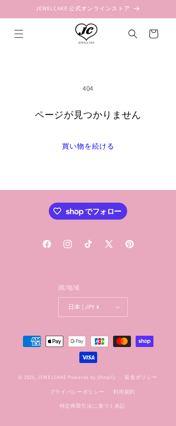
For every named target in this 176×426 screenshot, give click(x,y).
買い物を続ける (88, 146)
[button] (18, 34)
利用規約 (124, 391)
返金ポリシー (140, 377)
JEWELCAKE (52, 377)
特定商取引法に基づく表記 (92, 405)
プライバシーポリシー (77, 391)
